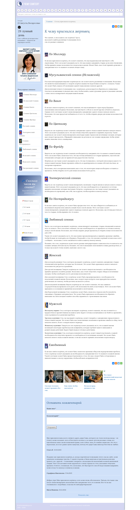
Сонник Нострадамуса (24, 142)
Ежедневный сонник (31, 168)
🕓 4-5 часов (26, 207)
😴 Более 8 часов (27, 233)
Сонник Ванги (28, 107)
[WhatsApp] (121, 26)
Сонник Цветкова (30, 113)
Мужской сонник (29, 162)
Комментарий (53, 416)
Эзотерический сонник (27, 134)
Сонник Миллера (30, 94)
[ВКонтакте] (113, 26)
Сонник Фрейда (29, 120)
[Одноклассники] (116, 26)
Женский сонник (29, 155)
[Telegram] (118, 26)
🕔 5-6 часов (26, 213)
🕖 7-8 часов (26, 226)
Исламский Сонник (30, 101)
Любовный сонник (30, 149)
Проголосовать (29, 239)
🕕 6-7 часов (26, 220)
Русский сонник (29, 126)
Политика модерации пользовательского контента (70, 505)
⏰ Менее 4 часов (27, 201)
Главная (49, 21)
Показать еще (83, 495)
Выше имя (51, 408)
